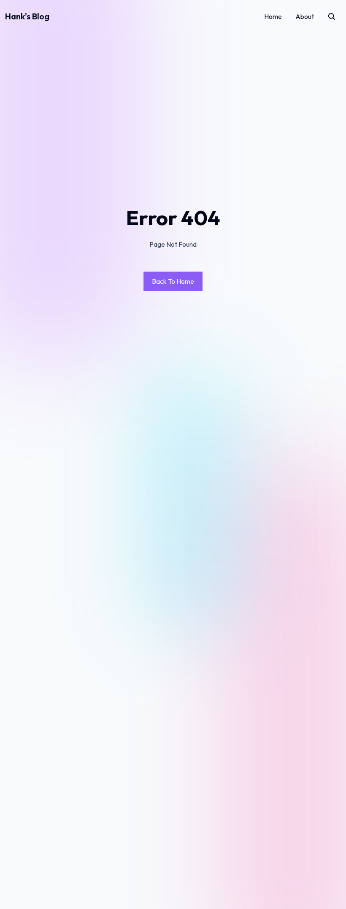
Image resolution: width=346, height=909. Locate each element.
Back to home (173, 281)
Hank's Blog (27, 16)
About (304, 16)
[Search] (331, 16)
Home (273, 16)
